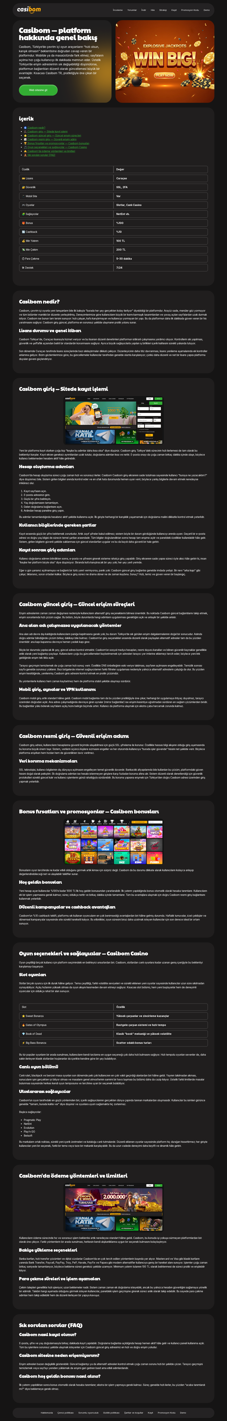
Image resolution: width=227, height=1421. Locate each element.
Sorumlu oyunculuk (88, 1412)
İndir (143, 10)
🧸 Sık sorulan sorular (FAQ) (39, 155)
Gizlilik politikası (111, 1412)
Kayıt (174, 10)
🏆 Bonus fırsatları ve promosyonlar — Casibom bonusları (56, 143)
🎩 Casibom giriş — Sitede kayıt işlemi (45, 131)
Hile (153, 10)
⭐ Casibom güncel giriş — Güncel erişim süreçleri (52, 135)
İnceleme (118, 10)
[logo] (29, 9)
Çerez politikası (65, 1412)
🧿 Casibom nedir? (34, 127)
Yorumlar (132, 10)
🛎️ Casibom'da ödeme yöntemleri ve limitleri (49, 151)
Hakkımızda (47, 1412)
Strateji (163, 10)
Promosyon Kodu (190, 10)
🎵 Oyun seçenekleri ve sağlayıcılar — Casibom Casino (55, 147)
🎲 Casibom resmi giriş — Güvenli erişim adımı (50, 139)
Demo (207, 10)
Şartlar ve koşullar (133, 1412)
